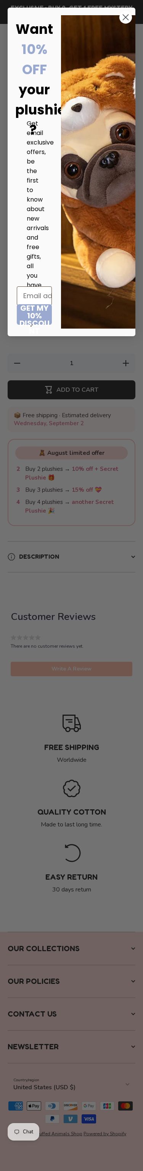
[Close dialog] (125, 17)
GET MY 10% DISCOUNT (34, 314)
